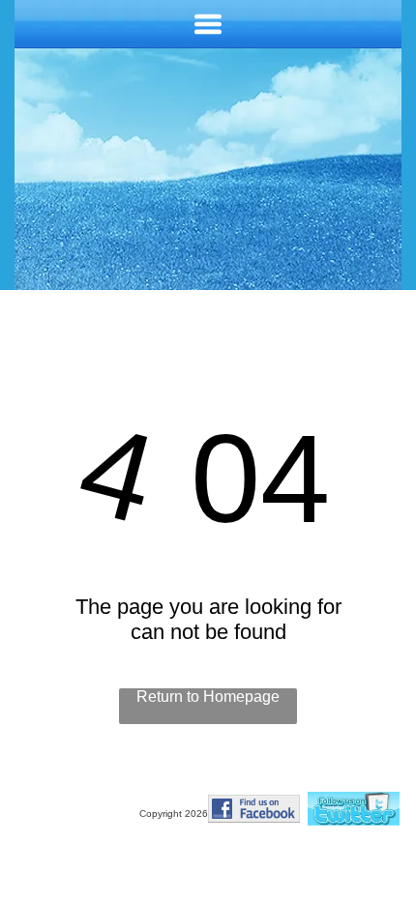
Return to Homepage (208, 696)
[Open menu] (208, 24)
